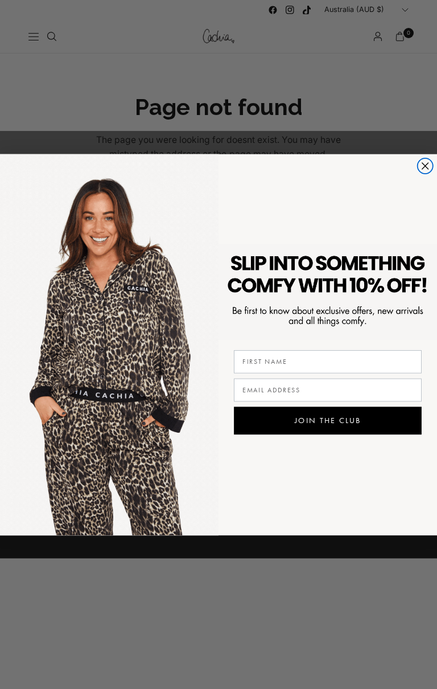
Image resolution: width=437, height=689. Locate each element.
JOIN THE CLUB (328, 420)
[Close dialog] (425, 166)
